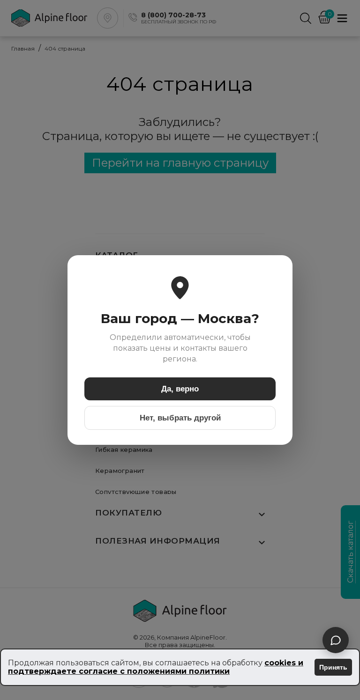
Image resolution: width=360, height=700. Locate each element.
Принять (333, 667)
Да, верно (180, 388)
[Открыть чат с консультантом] (335, 640)
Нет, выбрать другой (180, 417)
